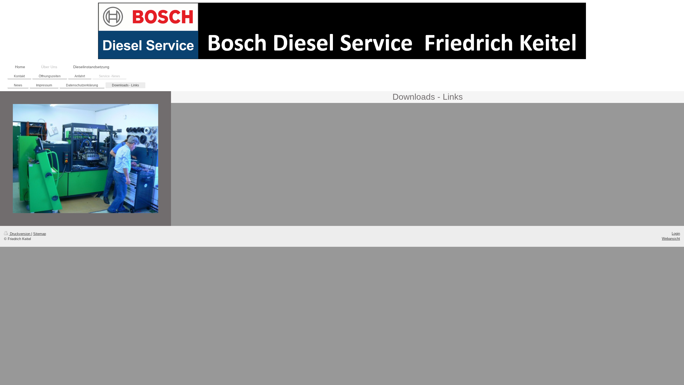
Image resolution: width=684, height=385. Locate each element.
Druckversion (20, 234)
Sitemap (39, 234)
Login (676, 234)
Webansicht (671, 239)
